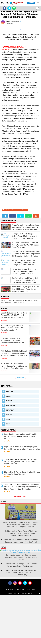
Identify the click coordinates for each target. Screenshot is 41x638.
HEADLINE (9, 391)
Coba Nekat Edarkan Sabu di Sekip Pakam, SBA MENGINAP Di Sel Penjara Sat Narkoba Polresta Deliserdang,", (14, 315)
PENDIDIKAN (10, 405)
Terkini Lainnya (20, 377)
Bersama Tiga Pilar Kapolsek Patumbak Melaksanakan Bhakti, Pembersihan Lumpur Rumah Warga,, (21, 572)
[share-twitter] (20, 216)
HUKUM (8, 396)
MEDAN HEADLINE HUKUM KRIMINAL (14, 210)
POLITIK (9, 415)
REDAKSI (13, 590)
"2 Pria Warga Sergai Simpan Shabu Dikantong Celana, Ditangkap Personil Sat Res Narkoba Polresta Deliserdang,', (21, 461)
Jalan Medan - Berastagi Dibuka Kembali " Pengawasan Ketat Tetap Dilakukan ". (21, 565)
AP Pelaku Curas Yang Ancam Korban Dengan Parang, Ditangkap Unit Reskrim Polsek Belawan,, (14, 366)
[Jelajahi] (38, 3)
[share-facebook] (12, 216)
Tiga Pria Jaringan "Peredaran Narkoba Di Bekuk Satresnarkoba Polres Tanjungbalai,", (13, 328)
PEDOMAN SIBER (31, 590)
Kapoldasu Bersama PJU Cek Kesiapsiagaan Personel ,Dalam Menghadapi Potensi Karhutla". (22, 448)
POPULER (31, 3)
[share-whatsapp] (28, 216)
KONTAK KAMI (21, 590)
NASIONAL (9, 401)
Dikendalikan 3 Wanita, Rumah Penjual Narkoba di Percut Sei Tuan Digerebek (22, 473)
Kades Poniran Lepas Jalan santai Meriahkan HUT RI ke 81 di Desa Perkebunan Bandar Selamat (21, 436)
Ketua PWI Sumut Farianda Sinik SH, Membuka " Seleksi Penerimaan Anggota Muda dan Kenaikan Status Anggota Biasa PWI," (21, 524)
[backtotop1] (39, 593)
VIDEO (8, 424)
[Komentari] (36, 216)
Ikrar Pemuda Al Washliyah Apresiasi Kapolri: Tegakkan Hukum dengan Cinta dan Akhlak (21, 541)
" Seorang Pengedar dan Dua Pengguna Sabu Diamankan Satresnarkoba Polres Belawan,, (12, 340)
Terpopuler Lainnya (20, 497)
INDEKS (7, 590)
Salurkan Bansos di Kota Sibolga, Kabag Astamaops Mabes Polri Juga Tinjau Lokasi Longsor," (21, 557)
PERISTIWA (10, 410)
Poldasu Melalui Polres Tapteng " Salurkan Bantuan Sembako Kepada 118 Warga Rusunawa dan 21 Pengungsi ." (21, 533)
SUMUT (8, 419)
